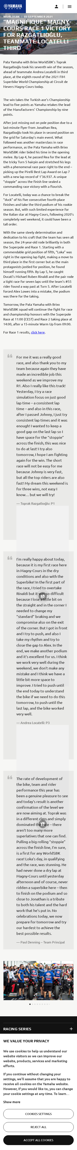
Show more (11, 1101)
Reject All (38, 1127)
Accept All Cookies (39, 1140)
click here (38, 332)
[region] (38, 1092)
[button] (70, 6)
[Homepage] (13, 6)
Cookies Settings (38, 1114)
